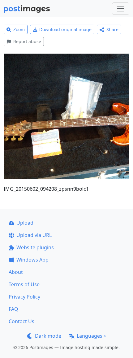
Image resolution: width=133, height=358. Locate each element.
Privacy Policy (24, 296)
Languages (89, 335)
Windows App (32, 259)
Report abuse (27, 41)
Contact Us (21, 321)
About (16, 272)
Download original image (65, 29)
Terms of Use (24, 284)
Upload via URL (34, 235)
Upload (24, 222)
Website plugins (35, 247)
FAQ (13, 309)
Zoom (19, 29)
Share (112, 29)
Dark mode (48, 335)
